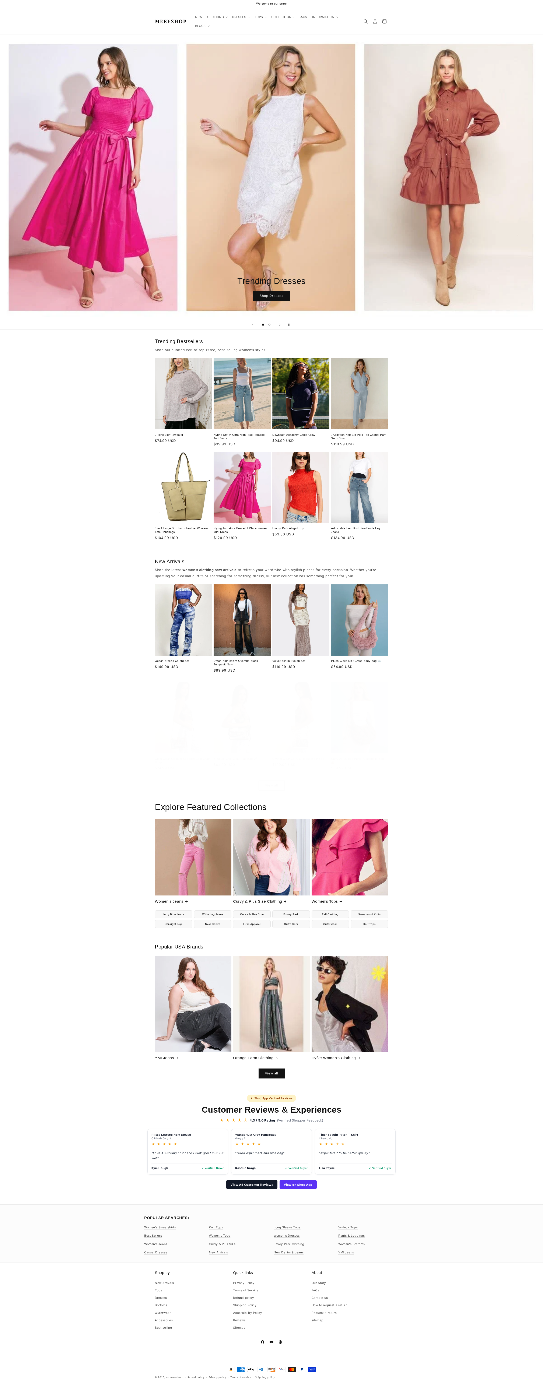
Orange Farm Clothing (253, 1058)
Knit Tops (369, 924)
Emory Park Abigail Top (288, 528)
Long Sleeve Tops (287, 1227)
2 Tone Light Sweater (169, 434)
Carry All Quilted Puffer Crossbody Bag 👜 (357, 760)
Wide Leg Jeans (212, 914)
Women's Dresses (287, 1235)
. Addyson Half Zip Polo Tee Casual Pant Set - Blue (358, 436)
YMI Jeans (164, 1058)
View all (271, 785)
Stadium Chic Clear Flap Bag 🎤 (235, 758)
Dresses (161, 1297)
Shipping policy (265, 1377)
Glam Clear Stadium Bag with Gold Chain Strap (182, 760)
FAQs (315, 1290)
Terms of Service (246, 1290)
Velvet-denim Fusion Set (288, 660)
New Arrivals (218, 1252)
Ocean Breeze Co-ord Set (172, 660)
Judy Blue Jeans (174, 914)
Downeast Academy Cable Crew (293, 434)
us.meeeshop (174, 1377)
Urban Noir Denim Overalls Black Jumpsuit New (236, 662)
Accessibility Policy (247, 1312)
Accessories (164, 1320)
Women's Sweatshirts (160, 1227)
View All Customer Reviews (252, 1184)
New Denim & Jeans (289, 1252)
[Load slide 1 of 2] (263, 324)
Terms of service (240, 1377)
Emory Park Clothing (289, 1244)
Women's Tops (325, 901)
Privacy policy (217, 1377)
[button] (217, 17)
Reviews (239, 1320)
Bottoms (161, 1305)
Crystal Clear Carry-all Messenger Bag (298, 758)
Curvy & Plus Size (252, 914)
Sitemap (239, 1327)
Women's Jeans (169, 901)
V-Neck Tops (348, 1227)
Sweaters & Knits (369, 914)
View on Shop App (298, 1184)
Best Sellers (153, 1235)
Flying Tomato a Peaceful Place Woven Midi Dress (240, 530)
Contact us (320, 1297)
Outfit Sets (291, 924)
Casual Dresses (155, 1252)
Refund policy (243, 1297)
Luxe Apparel (252, 924)
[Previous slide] (252, 324)
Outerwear (330, 924)
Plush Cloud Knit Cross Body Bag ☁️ (356, 660)
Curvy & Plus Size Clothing (257, 901)
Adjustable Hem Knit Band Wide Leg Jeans (355, 530)
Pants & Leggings (351, 1235)
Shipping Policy (244, 1305)
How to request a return (329, 1305)
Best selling (163, 1327)
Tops (158, 1290)
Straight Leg (173, 924)
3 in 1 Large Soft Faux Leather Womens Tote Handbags (182, 530)
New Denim (212, 924)
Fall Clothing (330, 914)
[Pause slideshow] (290, 324)
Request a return (324, 1312)
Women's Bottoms (351, 1244)
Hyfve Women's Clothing (334, 1058)
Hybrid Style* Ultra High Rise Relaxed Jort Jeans (239, 436)
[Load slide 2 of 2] (269, 324)
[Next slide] (279, 324)
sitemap (317, 1320)
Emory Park (291, 914)
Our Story (319, 1282)
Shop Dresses (271, 296)
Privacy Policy (243, 1282)
